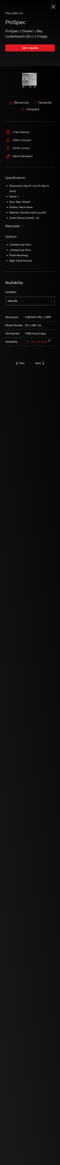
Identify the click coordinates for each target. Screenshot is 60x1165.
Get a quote (30, 47)
